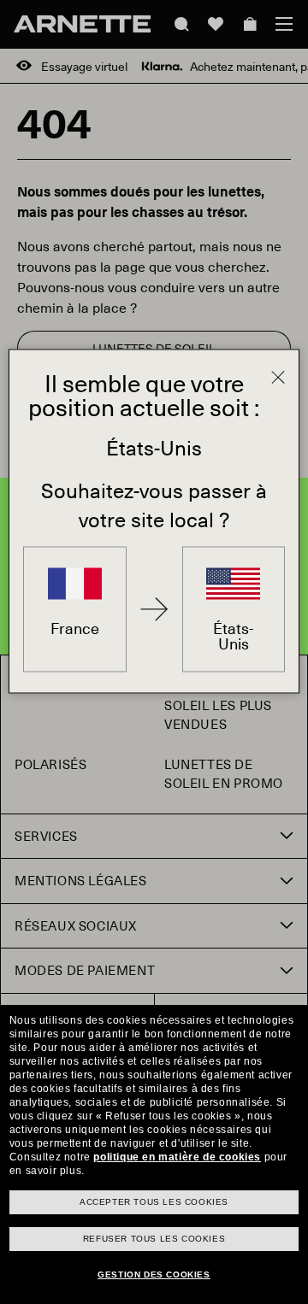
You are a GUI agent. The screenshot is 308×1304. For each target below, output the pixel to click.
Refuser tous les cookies (154, 1238)
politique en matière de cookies (177, 1157)
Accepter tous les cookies (154, 1202)
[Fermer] (278, 377)
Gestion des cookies (154, 1274)
